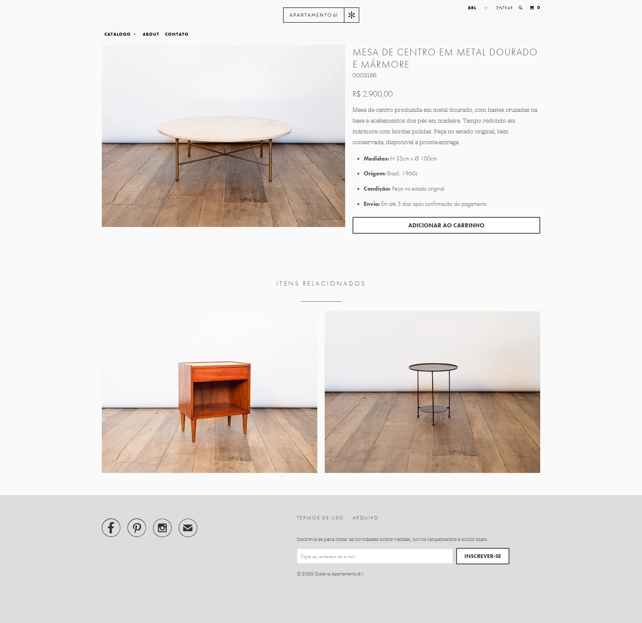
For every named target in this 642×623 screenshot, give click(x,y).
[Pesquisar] (521, 8)
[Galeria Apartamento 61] (321, 15)
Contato (177, 34)
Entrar (504, 8)
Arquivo (366, 517)
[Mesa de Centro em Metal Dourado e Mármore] (223, 136)
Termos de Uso (320, 517)
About (151, 34)
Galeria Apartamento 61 (339, 573)
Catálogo (119, 34)
